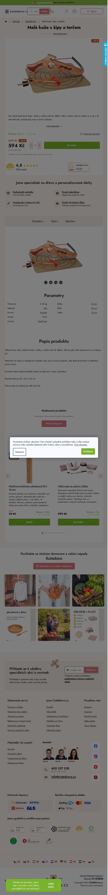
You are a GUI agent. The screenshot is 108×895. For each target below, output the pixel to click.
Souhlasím (87, 451)
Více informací (79, 444)
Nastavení (18, 451)
